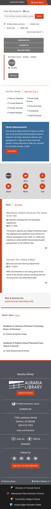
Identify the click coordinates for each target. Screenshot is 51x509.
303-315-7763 (25, 425)
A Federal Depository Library (27, 404)
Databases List (23, 40)
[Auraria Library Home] (17, 2)
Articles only (34, 24)
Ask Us (8, 176)
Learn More (11, 151)
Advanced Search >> (35, 32)
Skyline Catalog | (40, 481)
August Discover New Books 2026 (19, 301)
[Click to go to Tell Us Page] (29, 439)
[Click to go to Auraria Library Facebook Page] (15, 459)
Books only (11, 28)
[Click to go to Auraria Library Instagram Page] (36, 459)
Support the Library (25, 393)
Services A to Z (31, 91)
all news (18, 205)
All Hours (13, 76)
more (17, 315)
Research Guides (23, 50)
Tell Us (36, 439)
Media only (24, 28)
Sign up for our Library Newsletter (25, 466)
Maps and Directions (25, 430)
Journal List (23, 45)
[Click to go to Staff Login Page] (49, 481)
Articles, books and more (16, 24)
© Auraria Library (8, 481)
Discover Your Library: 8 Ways (20, 259)
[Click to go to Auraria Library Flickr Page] (29, 459)
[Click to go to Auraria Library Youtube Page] (22, 459)
